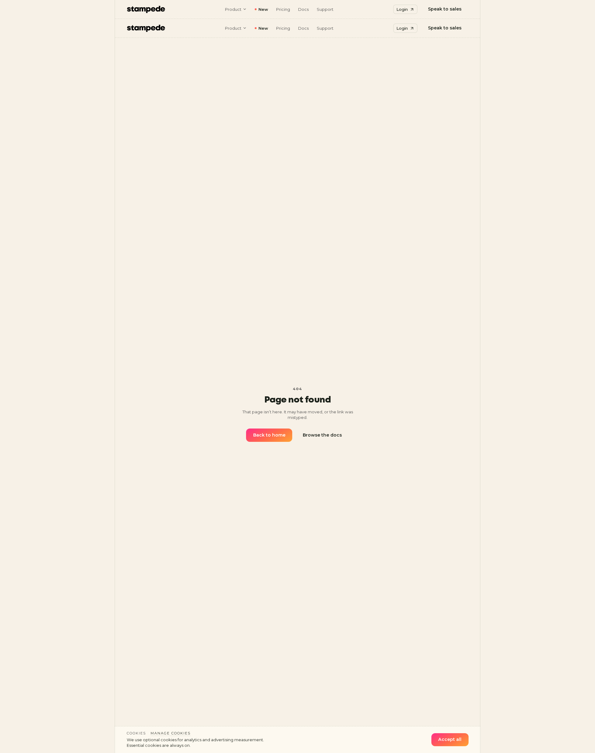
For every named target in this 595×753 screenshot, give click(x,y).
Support (325, 9)
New (263, 9)
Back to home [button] (269, 435)
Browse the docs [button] (322, 435)
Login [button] (402, 9)
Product (233, 9)
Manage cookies (171, 733)
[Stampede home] (146, 9)
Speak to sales (444, 9)
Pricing (283, 9)
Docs (303, 9)
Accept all (449, 739)
